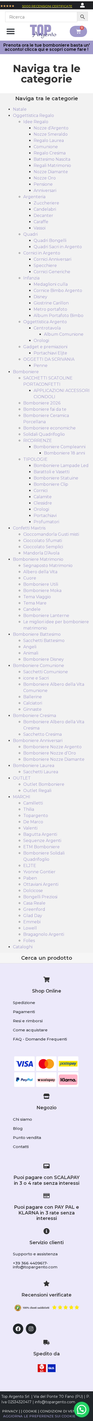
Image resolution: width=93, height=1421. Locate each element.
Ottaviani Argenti (40, 884)
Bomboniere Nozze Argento (52, 746)
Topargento (35, 815)
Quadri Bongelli (50, 240)
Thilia (28, 809)
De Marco (33, 821)
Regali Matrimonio (52, 165)
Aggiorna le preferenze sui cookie (39, 1416)
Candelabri (45, 209)
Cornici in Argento (41, 253)
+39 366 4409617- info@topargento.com (35, 1265)
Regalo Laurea (49, 140)
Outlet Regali (37, 790)
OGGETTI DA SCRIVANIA (48, 359)
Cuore (29, 578)
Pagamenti (24, 1011)
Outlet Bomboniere (43, 784)
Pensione (43, 184)
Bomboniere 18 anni (64, 453)
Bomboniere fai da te (44, 409)
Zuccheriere (46, 203)
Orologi (41, 340)
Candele (32, 609)
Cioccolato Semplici (43, 546)
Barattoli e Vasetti (51, 471)
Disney (40, 296)
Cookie (30, 1411)
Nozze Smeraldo (51, 134)
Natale (20, 109)
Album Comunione (63, 334)
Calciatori (32, 703)
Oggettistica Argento (45, 321)
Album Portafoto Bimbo (58, 315)
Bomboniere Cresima (34, 715)
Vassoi (39, 228)
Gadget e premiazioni (45, 346)
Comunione (46, 146)
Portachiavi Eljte (50, 353)
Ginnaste (32, 709)
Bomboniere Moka (42, 590)
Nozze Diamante (51, 171)
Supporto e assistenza (35, 1253)
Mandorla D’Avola (41, 553)
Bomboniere (26, 371)
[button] (10, 31)
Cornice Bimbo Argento (58, 290)
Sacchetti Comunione (45, 671)
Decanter (43, 215)
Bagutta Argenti (40, 834)
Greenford (34, 909)
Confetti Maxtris (29, 528)
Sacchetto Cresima (42, 734)
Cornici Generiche (52, 271)
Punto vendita (27, 1137)
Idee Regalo (35, 121)
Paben (30, 878)
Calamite (43, 496)
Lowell (30, 928)
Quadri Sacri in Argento (58, 246)
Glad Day (32, 915)
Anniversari (45, 190)
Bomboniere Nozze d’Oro (49, 753)
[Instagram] (31, 1329)
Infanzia (31, 278)
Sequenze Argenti (42, 840)
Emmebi (32, 921)
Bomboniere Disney (43, 659)
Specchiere (45, 265)
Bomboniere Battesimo (37, 634)
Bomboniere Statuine (56, 478)
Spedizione (24, 1002)
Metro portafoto (50, 309)
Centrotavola (47, 328)
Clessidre (43, 503)
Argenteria (34, 196)
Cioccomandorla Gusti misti (51, 534)
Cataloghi (23, 946)
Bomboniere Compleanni (60, 446)
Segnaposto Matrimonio (48, 565)
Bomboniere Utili (40, 584)
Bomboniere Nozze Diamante (53, 759)
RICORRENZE (37, 440)
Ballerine (32, 696)
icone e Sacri (36, 678)
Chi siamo (22, 1119)
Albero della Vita (40, 571)
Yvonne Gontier (39, 871)
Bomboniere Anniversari (38, 740)
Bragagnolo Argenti (43, 934)
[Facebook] (18, 1329)
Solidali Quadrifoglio (44, 434)
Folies (29, 940)
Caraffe (41, 221)
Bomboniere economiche (49, 428)
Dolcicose (33, 890)
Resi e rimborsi (28, 1020)
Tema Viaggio (37, 596)
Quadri (30, 234)
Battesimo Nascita (52, 159)
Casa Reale (34, 903)
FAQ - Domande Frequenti (40, 1039)
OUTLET (22, 778)
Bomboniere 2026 (41, 403)
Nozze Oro (45, 178)
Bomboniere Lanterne (46, 615)
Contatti (21, 1146)
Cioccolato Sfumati (42, 540)
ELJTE (29, 865)
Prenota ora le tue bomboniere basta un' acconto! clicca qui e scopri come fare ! (46, 47)
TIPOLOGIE (35, 459)
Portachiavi (45, 515)
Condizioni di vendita (62, 1411)
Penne (41, 365)
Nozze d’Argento (51, 128)
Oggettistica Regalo (33, 115)
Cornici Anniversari (52, 259)
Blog (18, 1128)
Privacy (10, 1411)
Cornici (41, 490)
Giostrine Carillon (51, 303)
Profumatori (46, 521)
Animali (30, 653)
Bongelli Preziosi (40, 896)
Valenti (30, 828)
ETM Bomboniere (41, 846)
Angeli (29, 646)
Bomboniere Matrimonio (38, 559)
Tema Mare (35, 603)
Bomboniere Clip (51, 484)
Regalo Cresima (50, 153)
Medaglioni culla (51, 284)
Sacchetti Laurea (40, 771)
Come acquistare (30, 1029)
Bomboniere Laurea (33, 765)
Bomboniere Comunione (38, 665)
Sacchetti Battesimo (44, 640)
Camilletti (33, 803)
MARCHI (21, 796)
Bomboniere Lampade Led (61, 465)
